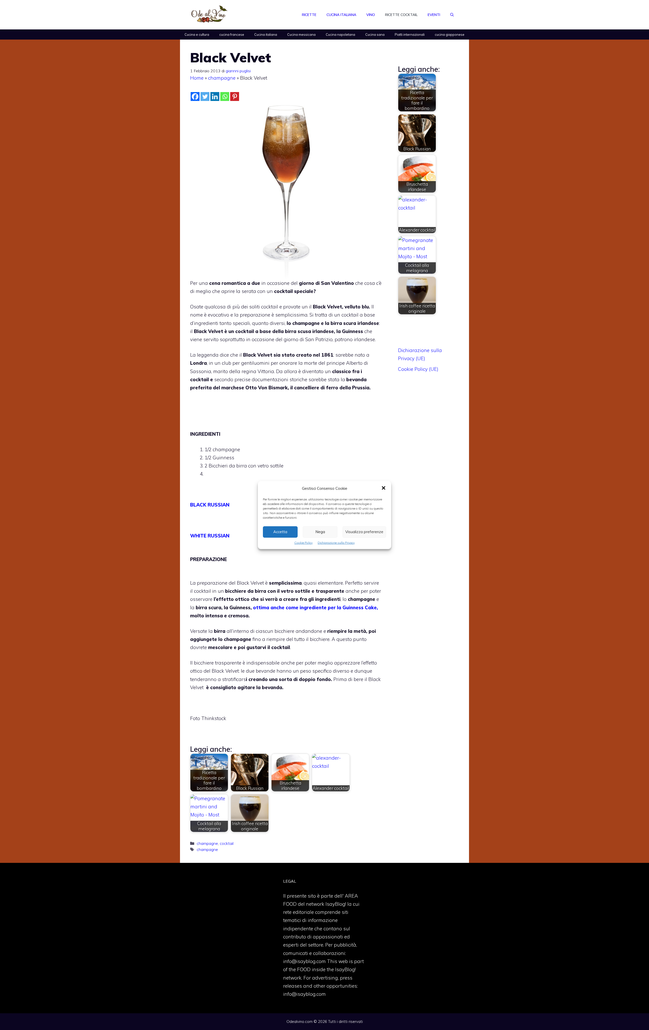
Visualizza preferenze (364, 531)
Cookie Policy (303, 542)
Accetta (280, 531)
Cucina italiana (341, 14)
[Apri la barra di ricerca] (452, 14)
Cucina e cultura (197, 34)
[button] (383, 488)
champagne (222, 78)
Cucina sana (375, 34)
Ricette (309, 14)
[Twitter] (205, 96)
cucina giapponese (449, 34)
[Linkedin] (214, 96)
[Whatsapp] (224, 96)
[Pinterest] (234, 96)
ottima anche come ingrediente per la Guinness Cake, (315, 607)
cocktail (226, 843)
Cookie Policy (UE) (418, 369)
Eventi (434, 14)
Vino (370, 14)
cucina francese (231, 34)
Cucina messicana (301, 34)
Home (197, 78)
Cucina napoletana (340, 34)
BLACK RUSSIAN (209, 505)
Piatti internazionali (410, 34)
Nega (320, 531)
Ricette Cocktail (401, 14)
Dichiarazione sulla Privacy (336, 542)
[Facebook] (195, 96)
